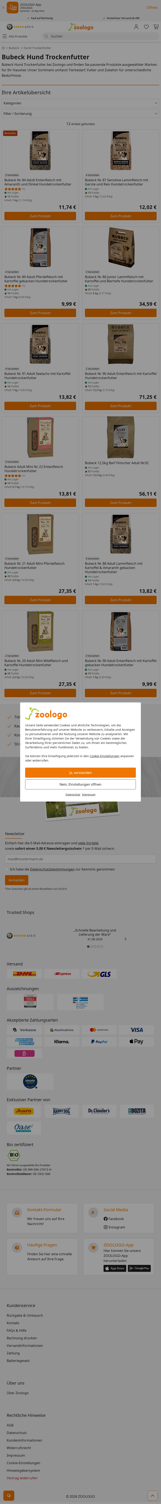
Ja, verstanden (80, 772)
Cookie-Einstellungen (104, 756)
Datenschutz (73, 794)
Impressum (88, 794)
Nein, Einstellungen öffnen (80, 784)
